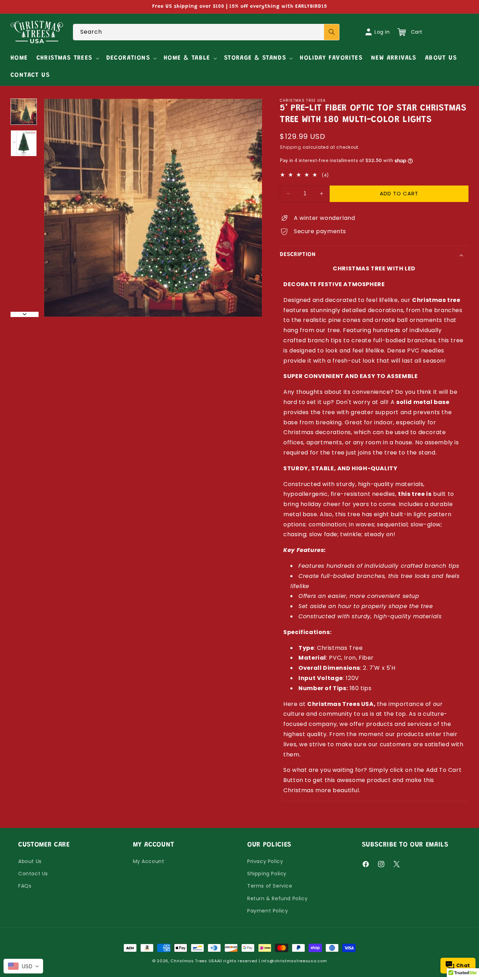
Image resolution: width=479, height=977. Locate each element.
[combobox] (206, 32)
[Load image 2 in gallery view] (24, 143)
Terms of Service (269, 885)
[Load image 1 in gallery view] (24, 112)
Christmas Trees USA (193, 961)
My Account (148, 861)
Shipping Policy (266, 873)
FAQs (24, 885)
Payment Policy (267, 910)
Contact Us (33, 873)
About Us (30, 861)
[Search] (331, 32)
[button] (67, 58)
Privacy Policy (265, 861)
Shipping (290, 147)
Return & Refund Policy (277, 898)
